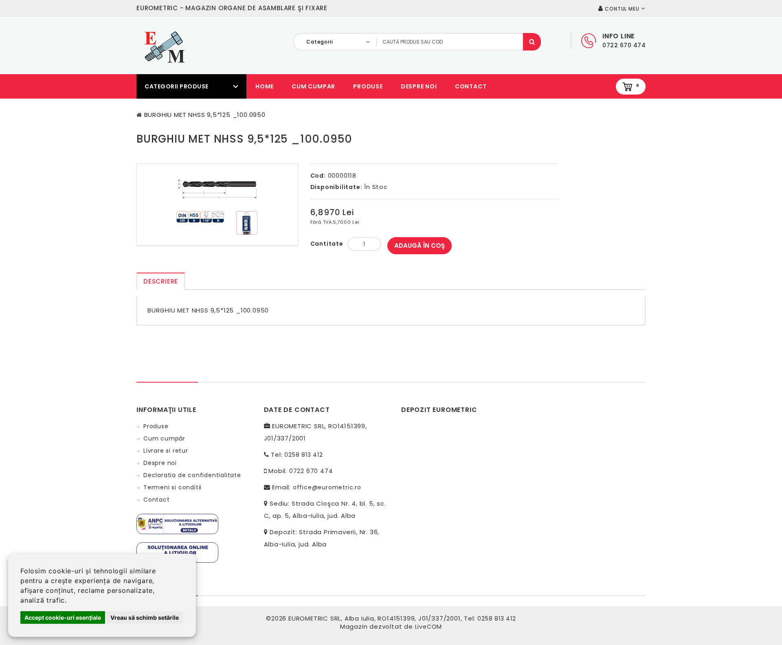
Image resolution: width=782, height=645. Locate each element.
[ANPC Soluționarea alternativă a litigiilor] (177, 524)
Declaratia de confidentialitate (192, 475)
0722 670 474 (311, 471)
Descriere (160, 281)
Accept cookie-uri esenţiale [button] (62, 617)
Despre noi (419, 86)
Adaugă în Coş (419, 245)
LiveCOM (428, 627)
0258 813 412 (303, 455)
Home (264, 86)
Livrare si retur (165, 451)
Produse (368, 86)
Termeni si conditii (172, 487)
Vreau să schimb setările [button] (144, 617)
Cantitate (326, 244)
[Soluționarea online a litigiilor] (177, 552)
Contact (471, 86)
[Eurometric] (163, 46)
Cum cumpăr (164, 438)
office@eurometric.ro (327, 487)
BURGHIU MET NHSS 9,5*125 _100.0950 (205, 114)
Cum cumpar (313, 86)
